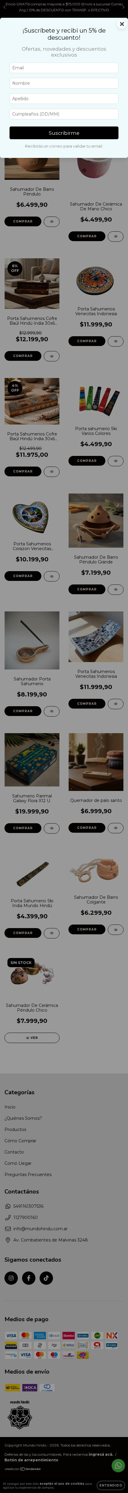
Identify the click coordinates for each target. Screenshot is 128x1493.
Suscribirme (64, 133)
